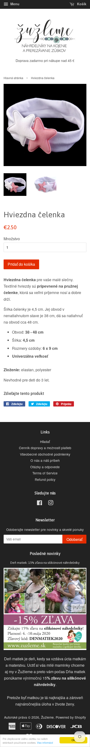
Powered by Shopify (71, 717)
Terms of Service (45, 473)
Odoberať (74, 539)
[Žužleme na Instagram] (50, 503)
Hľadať (45, 441)
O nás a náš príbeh (45, 460)
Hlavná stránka (13, 78)
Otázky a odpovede (45, 466)
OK (73, 740)
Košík (81, 3)
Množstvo (12, 238)
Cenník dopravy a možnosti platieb (45, 447)
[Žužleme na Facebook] (39, 503)
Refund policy (45, 479)
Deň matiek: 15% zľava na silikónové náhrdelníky (45, 562)
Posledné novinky (45, 553)
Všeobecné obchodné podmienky (45, 454)
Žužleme (47, 717)
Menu (14, 3)
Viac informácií (45, 742)
